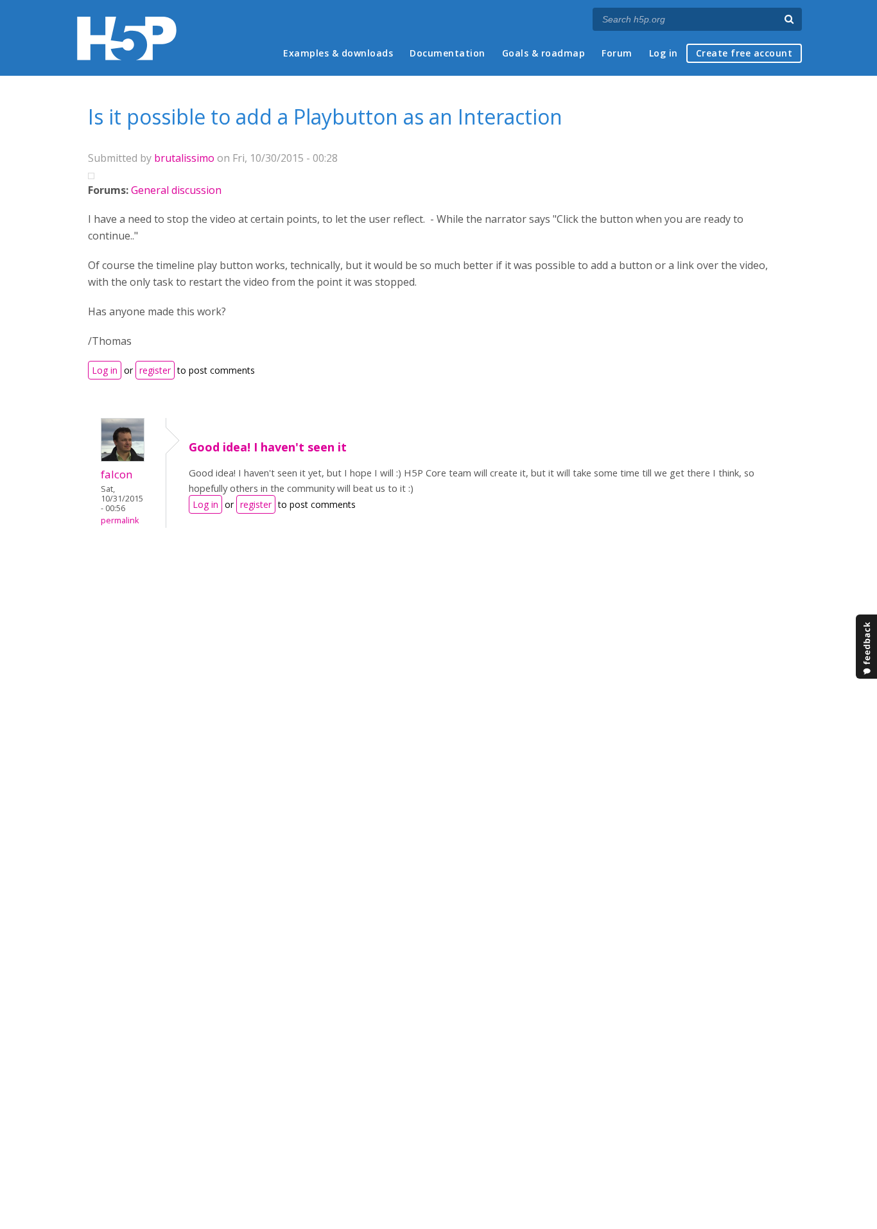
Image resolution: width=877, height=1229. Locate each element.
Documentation (447, 53)
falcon (117, 474)
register (155, 370)
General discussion (176, 190)
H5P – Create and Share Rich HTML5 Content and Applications (126, 38)
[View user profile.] (122, 458)
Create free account (744, 53)
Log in (663, 53)
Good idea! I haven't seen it (268, 447)
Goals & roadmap (544, 53)
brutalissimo (184, 158)
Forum (617, 53)
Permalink (120, 520)
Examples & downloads (338, 53)
